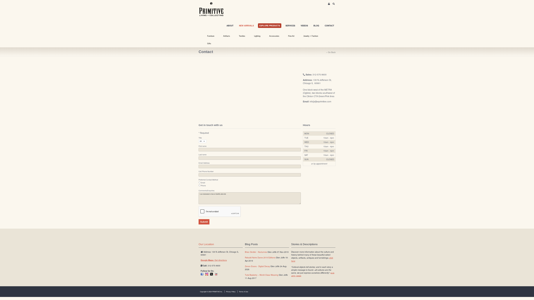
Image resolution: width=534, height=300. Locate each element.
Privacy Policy (231, 291)
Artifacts (226, 36)
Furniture (210, 36)
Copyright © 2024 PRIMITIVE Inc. (211, 291)
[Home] (213, 9)
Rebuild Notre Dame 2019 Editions (260, 257)
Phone (203, 185)
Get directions (214, 260)
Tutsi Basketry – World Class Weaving (261, 274)
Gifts (209, 43)
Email (203, 183)
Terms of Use (243, 291)
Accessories (274, 36)
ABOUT (230, 25)
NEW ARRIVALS (246, 25)
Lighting (257, 36)
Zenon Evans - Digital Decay (257, 266)
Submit (204, 221)
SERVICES (290, 25)
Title (200, 138)
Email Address (204, 163)
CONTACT (329, 25)
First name (203, 146)
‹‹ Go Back (331, 52)
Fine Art (291, 36)
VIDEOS (304, 25)
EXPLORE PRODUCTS (269, 25)
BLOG (316, 25)
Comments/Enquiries (206, 190)
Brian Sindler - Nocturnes (256, 252)
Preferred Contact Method (208, 180)
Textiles (242, 36)
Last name (203, 154)
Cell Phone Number (206, 171)
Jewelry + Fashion (310, 36)
